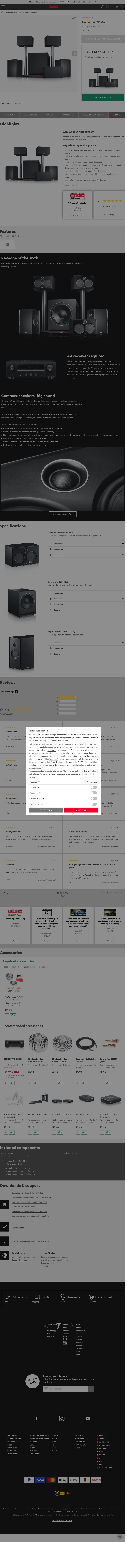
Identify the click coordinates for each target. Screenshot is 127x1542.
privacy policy (84, 774)
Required (33, 782)
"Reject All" (52, 750)
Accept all (81, 810)
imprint (31, 777)
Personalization (36, 798)
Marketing (34, 793)
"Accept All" (53, 759)
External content (36, 804)
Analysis (33, 787)
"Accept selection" (36, 768)
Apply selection (46, 810)
